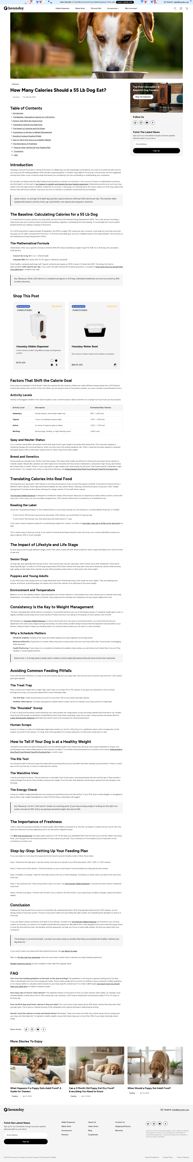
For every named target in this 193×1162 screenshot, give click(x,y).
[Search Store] (175, 8)
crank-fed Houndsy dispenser (22, 718)
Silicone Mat (96, 8)
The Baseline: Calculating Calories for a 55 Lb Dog (34, 117)
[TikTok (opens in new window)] (26, 1029)
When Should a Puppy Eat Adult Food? (149, 1088)
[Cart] (187, 8)
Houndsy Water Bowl (85, 346)
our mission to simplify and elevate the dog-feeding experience (62, 184)
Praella (53, 1157)
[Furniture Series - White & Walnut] (56, 365)
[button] (57, 306)
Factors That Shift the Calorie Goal (27, 121)
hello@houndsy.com (181, 2)
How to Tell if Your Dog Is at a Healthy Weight (32, 140)
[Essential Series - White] (52, 360)
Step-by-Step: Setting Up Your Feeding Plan (32, 147)
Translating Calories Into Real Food (27, 125)
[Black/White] (115, 365)
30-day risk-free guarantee (29, 957)
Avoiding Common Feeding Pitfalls (27, 136)
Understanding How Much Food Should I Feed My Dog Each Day (91, 469)
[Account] (181, 8)
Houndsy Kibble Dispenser (32, 346)
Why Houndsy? (131, 8)
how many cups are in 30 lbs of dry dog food (101, 523)
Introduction (18, 113)
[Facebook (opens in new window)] (43, 1029)
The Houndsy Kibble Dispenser (22, 495)
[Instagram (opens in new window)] (32, 1029)
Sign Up (156, 151)
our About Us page (69, 951)
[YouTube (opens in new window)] (38, 1029)
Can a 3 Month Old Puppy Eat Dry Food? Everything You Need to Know (91, 1090)
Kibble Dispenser (62, 8)
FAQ (16, 155)
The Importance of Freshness (25, 144)
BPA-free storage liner (23, 836)
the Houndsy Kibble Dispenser (77, 884)
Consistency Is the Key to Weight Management (32, 132)
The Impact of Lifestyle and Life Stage (29, 128)
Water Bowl (80, 8)
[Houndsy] (13, 8)
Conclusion (18, 151)
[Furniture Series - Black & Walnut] (52, 365)
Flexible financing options (20, 964)
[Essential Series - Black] (56, 360)
